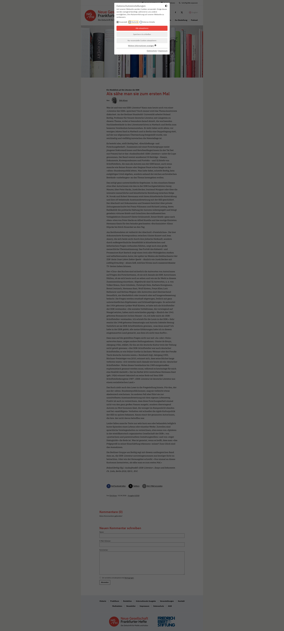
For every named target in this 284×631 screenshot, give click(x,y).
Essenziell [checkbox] (123, 22)
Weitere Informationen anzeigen (141, 45)
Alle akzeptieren (142, 28)
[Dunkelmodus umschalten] (166, 6)
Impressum (163, 51)
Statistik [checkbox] (134, 22)
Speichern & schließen (142, 34)
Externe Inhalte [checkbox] (148, 22)
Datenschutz (152, 51)
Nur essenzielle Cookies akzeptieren (142, 40)
